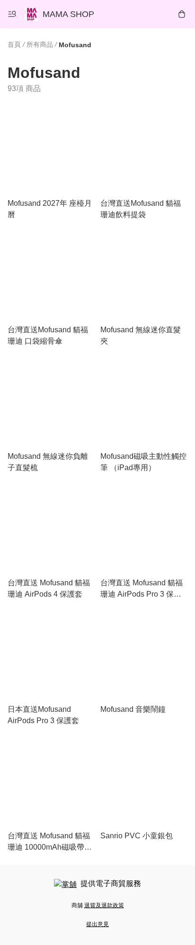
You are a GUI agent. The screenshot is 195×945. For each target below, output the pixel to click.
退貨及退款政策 (104, 905)
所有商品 (40, 44)
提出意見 (97, 924)
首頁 (14, 44)
